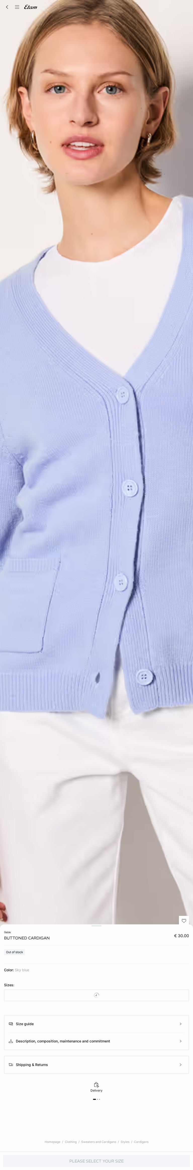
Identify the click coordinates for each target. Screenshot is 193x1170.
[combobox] (96, 995)
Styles (125, 1142)
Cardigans (141, 1142)
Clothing (71, 1142)
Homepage (52, 1142)
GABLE (7, 932)
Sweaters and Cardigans (98, 1142)
